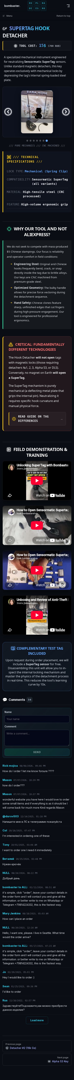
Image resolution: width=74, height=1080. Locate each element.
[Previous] (8, 112)
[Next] (66, 112)
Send (37, 752)
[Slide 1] (27, 141)
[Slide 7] (47, 141)
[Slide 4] (37, 141)
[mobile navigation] (68, 6)
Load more (37, 1020)
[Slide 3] (34, 141)
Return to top (63, 15)
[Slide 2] (30, 141)
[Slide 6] (43, 141)
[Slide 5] (40, 141)
